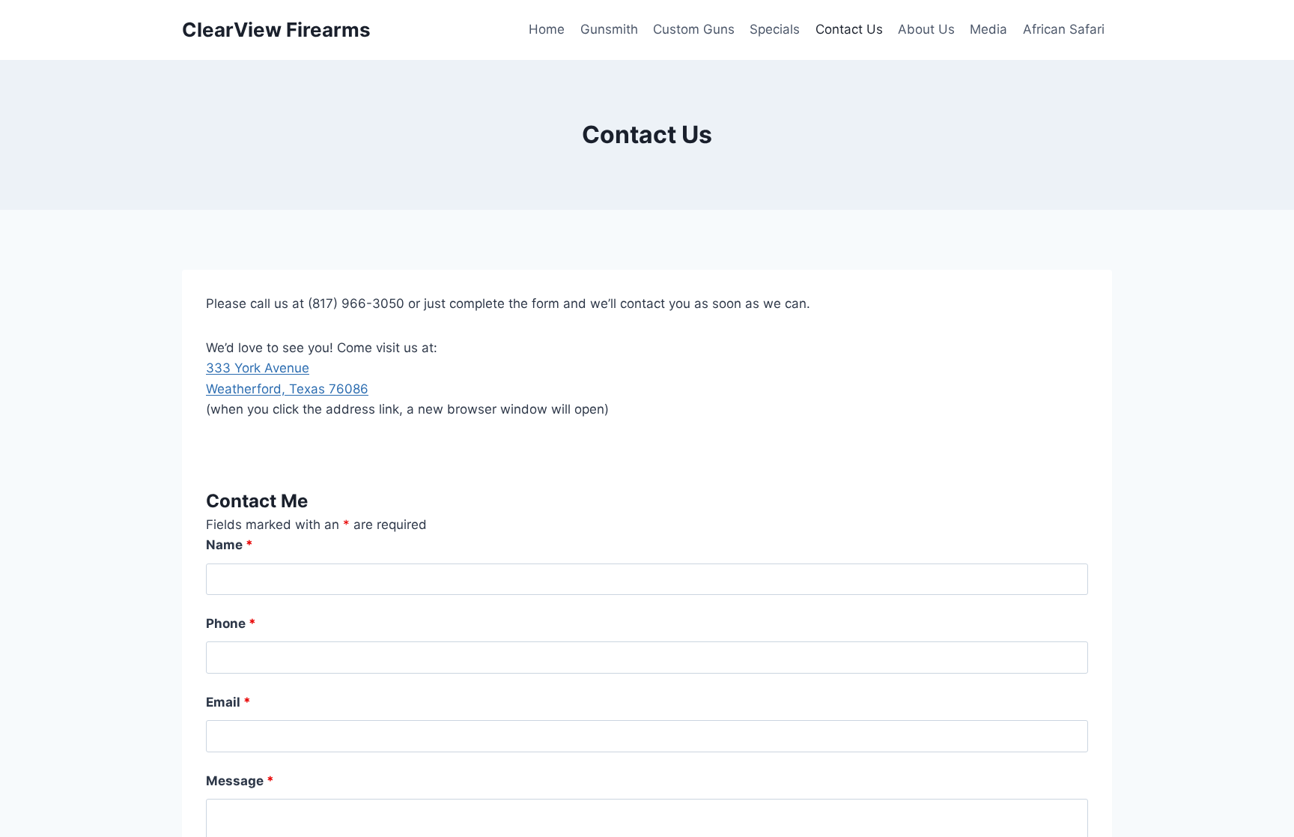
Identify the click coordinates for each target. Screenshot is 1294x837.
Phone (231, 623)
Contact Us (849, 29)
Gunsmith (609, 29)
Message (240, 780)
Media (988, 29)
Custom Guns (694, 29)
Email (228, 702)
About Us (926, 29)
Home (547, 29)
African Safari (1064, 29)
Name (229, 544)
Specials (775, 29)
